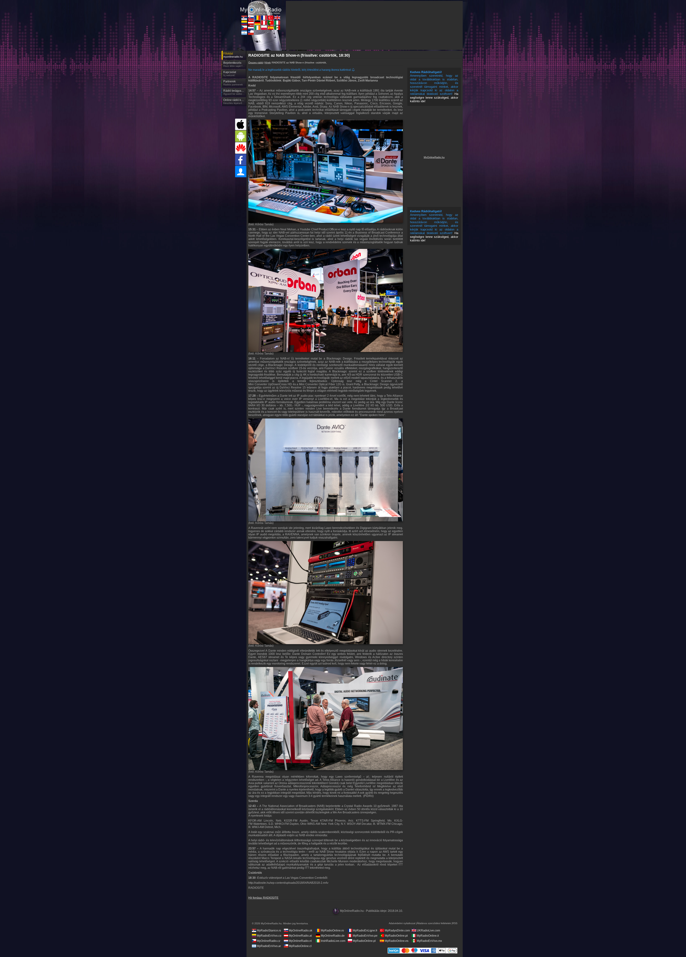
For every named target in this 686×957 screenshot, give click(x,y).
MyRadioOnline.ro (332, 930)
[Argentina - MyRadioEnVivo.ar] (244, 33)
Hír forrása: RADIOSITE (263, 897)
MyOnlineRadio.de (333, 935)
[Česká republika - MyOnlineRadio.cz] (244, 28)
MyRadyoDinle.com (397, 930)
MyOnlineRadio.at (300, 935)
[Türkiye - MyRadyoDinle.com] (271, 18)
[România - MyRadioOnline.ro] (257, 18)
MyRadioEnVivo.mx (429, 940)
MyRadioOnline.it (428, 935)
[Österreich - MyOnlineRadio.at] (251, 23)
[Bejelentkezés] (241, 171)
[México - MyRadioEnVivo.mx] (277, 28)
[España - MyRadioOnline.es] (271, 28)
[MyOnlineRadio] (260, 7)
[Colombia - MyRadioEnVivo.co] (244, 23)
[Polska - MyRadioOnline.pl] (264, 28)
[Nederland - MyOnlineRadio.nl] (251, 28)
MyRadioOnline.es (396, 940)
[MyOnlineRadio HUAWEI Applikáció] (241, 148)
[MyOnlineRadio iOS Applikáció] (241, 124)
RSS (454, 923)
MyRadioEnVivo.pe (365, 935)
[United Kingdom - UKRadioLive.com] (277, 18)
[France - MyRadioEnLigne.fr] (264, 18)
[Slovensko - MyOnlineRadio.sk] (251, 18)
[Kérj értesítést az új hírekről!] (353, 70)
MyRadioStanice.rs (269, 930)
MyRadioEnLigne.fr (365, 930)
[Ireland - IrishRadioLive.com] (257, 28)
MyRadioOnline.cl (300, 946)
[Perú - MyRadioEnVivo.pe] (264, 23)
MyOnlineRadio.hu (434, 157)
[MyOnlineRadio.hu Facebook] (241, 159)
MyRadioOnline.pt (396, 935)
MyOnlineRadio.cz (268, 940)
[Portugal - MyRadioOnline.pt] (271, 23)
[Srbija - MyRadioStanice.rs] (244, 18)
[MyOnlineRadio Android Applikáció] (241, 136)
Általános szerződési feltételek (434, 923)
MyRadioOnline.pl (364, 940)
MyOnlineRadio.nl (300, 940)
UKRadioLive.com (428, 930)
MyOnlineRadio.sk (300, 930)
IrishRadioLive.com (333, 940)
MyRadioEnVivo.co (269, 935)
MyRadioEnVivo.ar (269, 946)
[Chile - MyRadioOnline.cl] (251, 33)
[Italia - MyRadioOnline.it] (277, 23)
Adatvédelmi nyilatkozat (402, 923)
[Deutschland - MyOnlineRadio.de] (257, 23)
